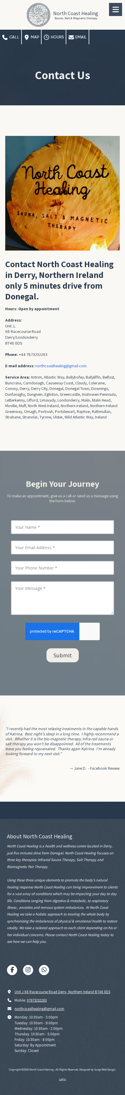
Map (34, 37)
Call (13, 37)
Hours (57, 37)
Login (62, 1079)
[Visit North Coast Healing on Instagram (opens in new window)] (28, 970)
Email (80, 37)
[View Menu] (115, 9)
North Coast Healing (75, 13)
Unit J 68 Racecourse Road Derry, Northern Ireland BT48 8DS (62, 991)
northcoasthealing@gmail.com (39, 1008)
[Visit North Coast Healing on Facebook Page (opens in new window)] (12, 970)
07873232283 (37, 1000)
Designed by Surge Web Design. (97, 1069)
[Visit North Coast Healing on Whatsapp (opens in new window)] (44, 970)
